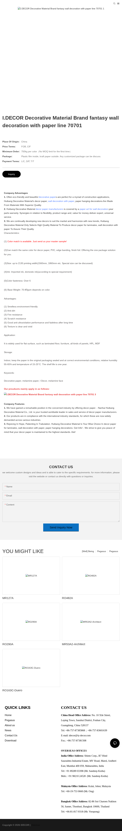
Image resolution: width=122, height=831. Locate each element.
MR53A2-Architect (73, 644)
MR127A (8, 598)
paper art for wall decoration (94, 209)
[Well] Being (88, 551)
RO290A (7, 644)
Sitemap (35, 825)
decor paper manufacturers (49, 209)
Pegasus (113, 551)
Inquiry (11, 174)
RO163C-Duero (12, 690)
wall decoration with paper (61, 201)
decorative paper (47, 197)
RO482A (67, 598)
